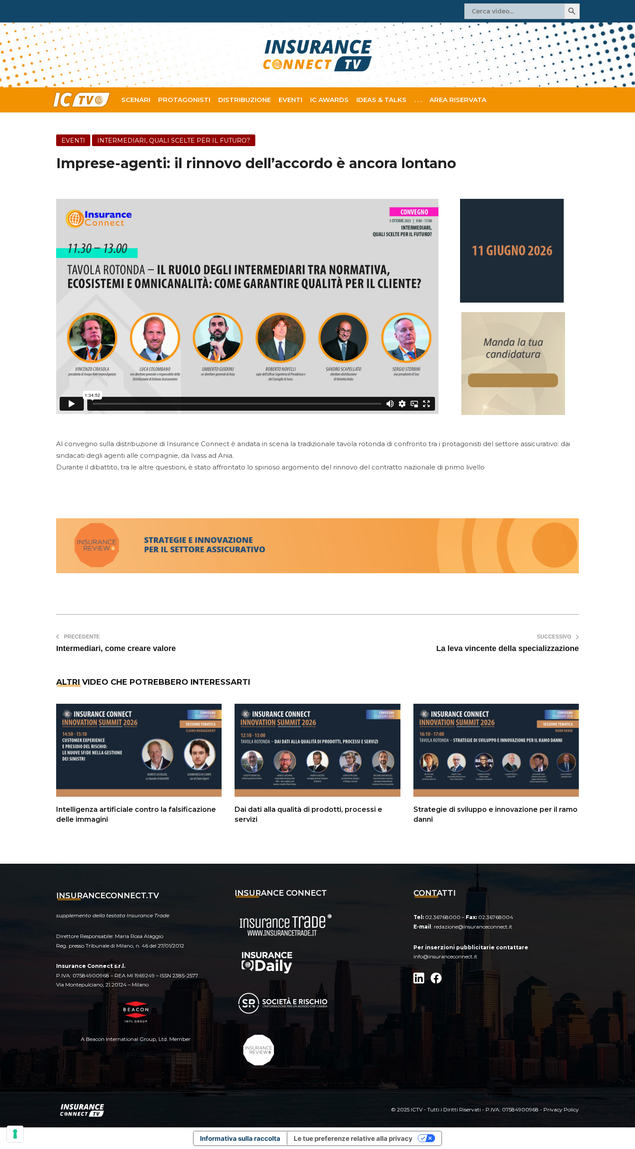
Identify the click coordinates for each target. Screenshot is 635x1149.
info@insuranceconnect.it (445, 956)
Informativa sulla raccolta (240, 1138)
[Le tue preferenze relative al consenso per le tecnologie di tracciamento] (15, 1134)
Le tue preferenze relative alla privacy (353, 1138)
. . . (418, 100)
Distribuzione (244, 100)
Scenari (135, 100)
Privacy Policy (561, 1109)
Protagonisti (184, 100)
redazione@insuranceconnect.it (473, 926)
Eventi (290, 100)
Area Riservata (457, 100)
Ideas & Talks (381, 100)
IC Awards (329, 100)
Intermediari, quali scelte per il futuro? (173, 140)
